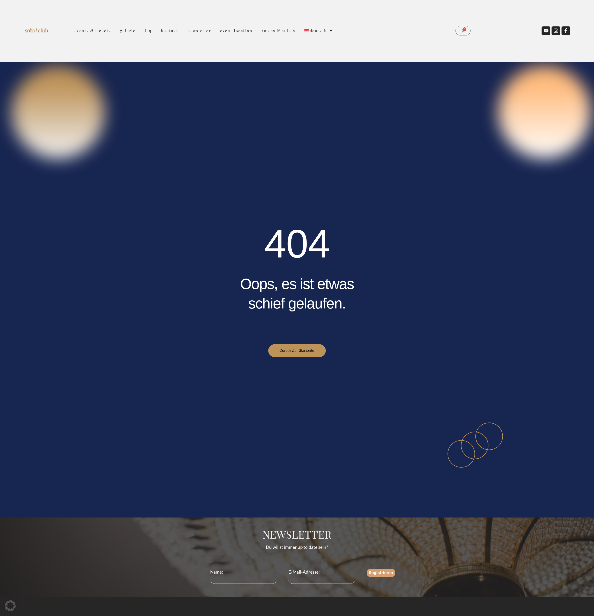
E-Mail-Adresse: (304, 572)
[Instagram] (556, 30)
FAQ (148, 30)
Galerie (128, 30)
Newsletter (199, 30)
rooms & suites (278, 30)
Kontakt (169, 30)
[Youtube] (546, 30)
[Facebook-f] (566, 30)
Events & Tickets (92, 30)
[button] (10, 606)
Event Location (236, 30)
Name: (216, 572)
